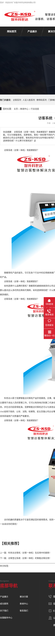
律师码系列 (41, 99)
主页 (16, 108)
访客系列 (17, 99)
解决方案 (24, 596)
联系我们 (24, 610)
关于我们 (4, 610)
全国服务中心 (6, 617)
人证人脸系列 (29, 99)
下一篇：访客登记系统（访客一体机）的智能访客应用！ (25, 557)
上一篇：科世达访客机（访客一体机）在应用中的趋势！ (25, 552)
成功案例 (4, 603)
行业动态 (35, 108)
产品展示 (32, 31)
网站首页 (11, 31)
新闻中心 (24, 108)
